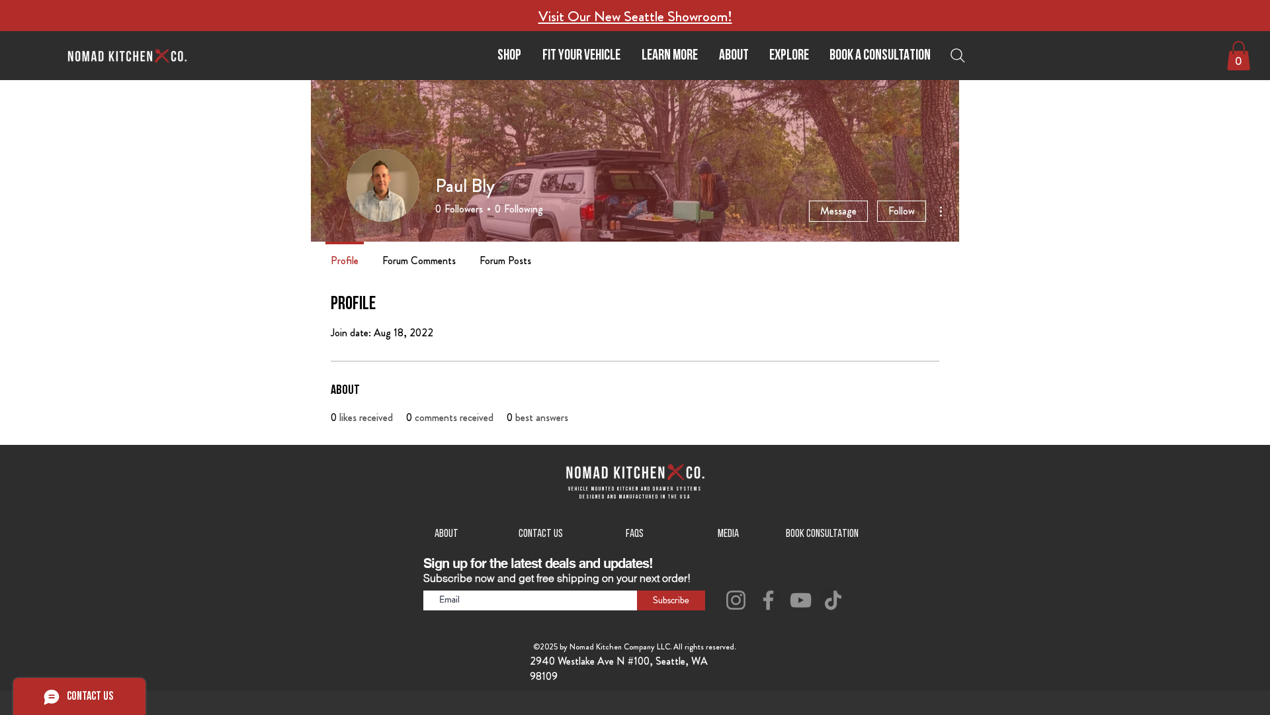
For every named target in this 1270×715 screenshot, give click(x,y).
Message (838, 210)
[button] (669, 56)
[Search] (961, 56)
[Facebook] (768, 600)
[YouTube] (801, 600)
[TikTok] (833, 600)
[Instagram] (736, 600)
